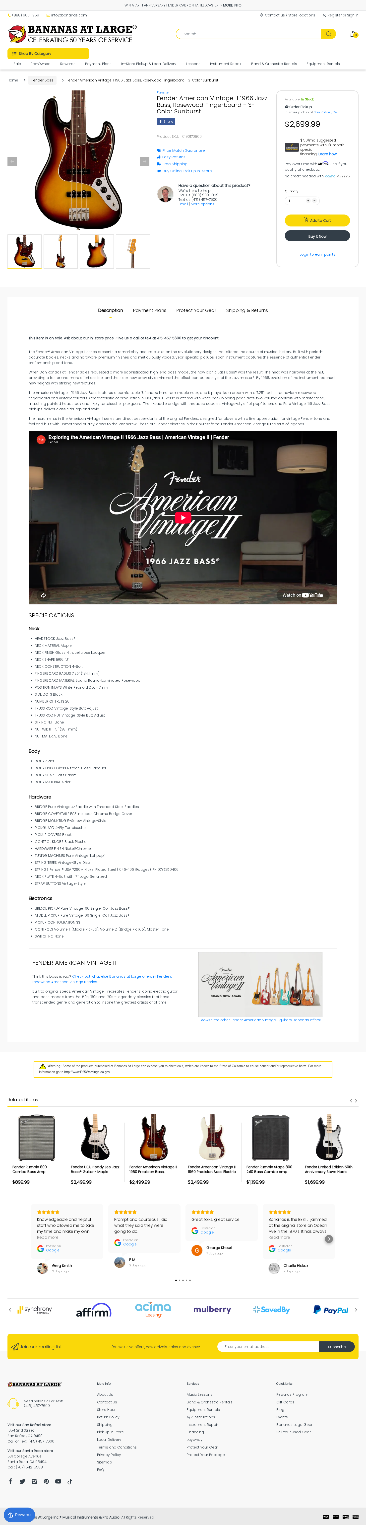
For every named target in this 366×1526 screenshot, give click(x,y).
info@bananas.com (69, 15)
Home (12, 80)
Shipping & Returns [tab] (247, 310)
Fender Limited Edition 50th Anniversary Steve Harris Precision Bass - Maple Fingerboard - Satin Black (329, 1174)
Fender (163, 92)
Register (335, 15)
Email (183, 204)
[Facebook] (10, 1482)
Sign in (353, 15)
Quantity (291, 191)
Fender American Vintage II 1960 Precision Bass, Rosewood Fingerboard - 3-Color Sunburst (153, 1174)
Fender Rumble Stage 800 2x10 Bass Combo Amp (269, 1169)
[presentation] (351, 1100)
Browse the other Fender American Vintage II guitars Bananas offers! (260, 1019)
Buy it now (317, 236)
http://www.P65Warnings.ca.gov (87, 1072)
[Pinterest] (46, 1482)
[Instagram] (34, 1482)
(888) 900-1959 (25, 15)
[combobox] (255, 34)
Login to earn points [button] (317, 254)
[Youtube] (58, 1482)
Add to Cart (320, 220)
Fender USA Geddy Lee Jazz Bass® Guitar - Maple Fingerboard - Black (95, 1171)
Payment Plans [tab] (149, 310)
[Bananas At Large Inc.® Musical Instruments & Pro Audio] (72, 34)
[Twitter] (22, 1482)
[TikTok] (69, 1483)
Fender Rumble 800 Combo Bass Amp (29, 1169)
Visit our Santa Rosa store (30, 1450)
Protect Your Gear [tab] (196, 310)
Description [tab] (110, 310)
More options (202, 204)
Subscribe (337, 1346)
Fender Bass (42, 80)
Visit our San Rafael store (29, 1424)
